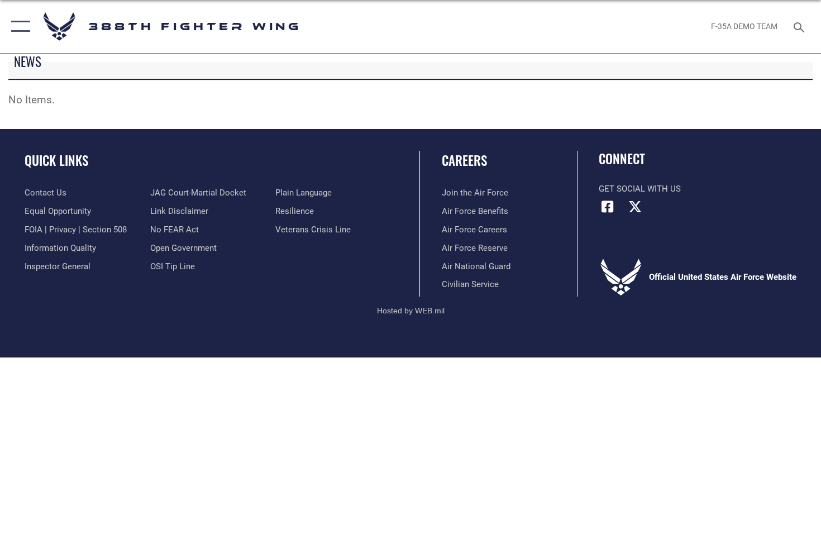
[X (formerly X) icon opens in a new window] (635, 206)
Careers (464, 160)
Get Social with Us (640, 189)
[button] (18, 26)
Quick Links (56, 160)
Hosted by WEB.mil (411, 310)
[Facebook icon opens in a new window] (607, 206)
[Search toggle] (800, 26)
